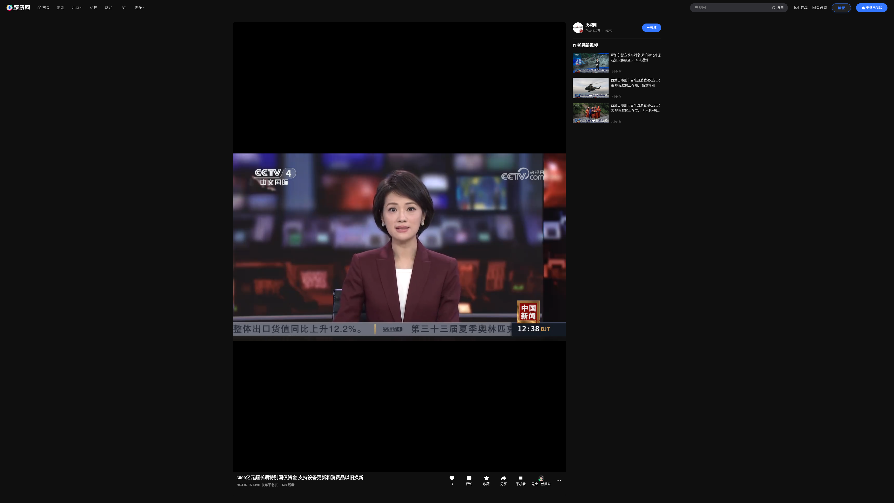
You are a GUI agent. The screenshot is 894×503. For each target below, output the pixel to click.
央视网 (591, 25)
